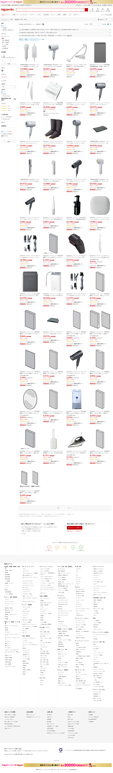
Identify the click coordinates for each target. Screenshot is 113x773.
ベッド (94, 650)
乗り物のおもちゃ (80, 593)
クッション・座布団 (97, 655)
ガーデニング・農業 (80, 683)
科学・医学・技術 (44, 662)
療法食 (77, 666)
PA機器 (42, 600)
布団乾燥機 (7, 579)
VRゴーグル (43, 593)
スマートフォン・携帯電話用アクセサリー (47, 573)
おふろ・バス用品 (80, 627)
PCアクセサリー (26, 611)
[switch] (14, 99)
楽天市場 (110, 5)
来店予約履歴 (50, 728)
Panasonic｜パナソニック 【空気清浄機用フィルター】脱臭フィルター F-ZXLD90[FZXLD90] (30, 373)
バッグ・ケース (96, 579)
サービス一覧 (47, 769)
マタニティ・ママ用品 (81, 624)
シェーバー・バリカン (28, 642)
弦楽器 (41, 617)
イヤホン (39, 14)
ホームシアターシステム (28, 585)
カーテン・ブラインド (98, 669)
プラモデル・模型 (80, 595)
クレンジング (61, 656)
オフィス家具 (96, 684)
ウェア (94, 584)
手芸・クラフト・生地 (98, 608)
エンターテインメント (45, 634)
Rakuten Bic (7, 9)
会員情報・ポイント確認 (52, 726)
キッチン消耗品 (61, 577)
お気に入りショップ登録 (73, 723)
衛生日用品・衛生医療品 (63, 635)
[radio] (1, 25)
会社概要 (104, 5)
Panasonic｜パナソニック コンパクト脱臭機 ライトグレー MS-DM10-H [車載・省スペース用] (53, 452)
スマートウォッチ (97, 629)
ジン (77, 573)
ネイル (59, 660)
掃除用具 (95, 604)
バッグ (94, 636)
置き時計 (95, 627)
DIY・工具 (78, 672)
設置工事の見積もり (9, 723)
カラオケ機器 (43, 622)
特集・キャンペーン (30, 714)
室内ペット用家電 (80, 664)
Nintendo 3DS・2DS (62, 604)
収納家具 (95, 667)
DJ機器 (42, 615)
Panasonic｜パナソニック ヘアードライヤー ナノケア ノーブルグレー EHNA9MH (99, 104)
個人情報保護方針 (93, 719)
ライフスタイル (43, 646)
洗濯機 (64, 14)
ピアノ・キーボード (44, 598)
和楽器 (41, 620)
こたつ (6, 605)
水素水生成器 (8, 662)
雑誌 (41, 649)
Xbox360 (60, 608)
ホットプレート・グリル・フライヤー (12, 638)
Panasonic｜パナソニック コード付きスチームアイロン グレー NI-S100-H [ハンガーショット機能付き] (76, 452)
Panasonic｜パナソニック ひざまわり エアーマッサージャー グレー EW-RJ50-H (76, 257)
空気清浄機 (46, 14)
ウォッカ (78, 579)
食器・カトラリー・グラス (64, 573)
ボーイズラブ (43, 657)
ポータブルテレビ (27, 589)
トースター (7, 632)
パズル (77, 602)
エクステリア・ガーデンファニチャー (83, 685)
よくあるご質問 (86, 5)
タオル (94, 615)
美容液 (59, 658)
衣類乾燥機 (7, 576)
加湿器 (6, 616)
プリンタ (25, 615)
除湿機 (6, 618)
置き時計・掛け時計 (97, 673)
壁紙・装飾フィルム (97, 675)
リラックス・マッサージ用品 (64, 685)
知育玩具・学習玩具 (80, 591)
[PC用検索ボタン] (86, 9)
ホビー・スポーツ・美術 (45, 638)
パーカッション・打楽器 (45, 613)
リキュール (78, 577)
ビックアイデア (23, 14)
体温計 (24, 674)
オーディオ (25, 571)
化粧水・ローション (62, 654)
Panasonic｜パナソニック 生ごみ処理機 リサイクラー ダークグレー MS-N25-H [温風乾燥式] (30, 295)
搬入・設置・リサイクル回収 (11, 721)
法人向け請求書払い (51, 730)
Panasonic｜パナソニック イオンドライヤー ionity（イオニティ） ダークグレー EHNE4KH (30, 219)
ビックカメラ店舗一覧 (96, 5)
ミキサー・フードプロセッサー (12, 649)
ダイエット (60, 674)
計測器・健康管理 (62, 676)
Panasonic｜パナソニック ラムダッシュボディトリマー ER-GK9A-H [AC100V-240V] (53, 181)
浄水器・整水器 (8, 659)
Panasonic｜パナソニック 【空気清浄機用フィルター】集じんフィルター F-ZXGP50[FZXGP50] (100, 452)
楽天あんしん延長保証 (10, 717)
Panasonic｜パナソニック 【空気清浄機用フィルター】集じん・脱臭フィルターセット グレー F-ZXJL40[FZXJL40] (100, 413)
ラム (77, 575)
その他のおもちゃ (80, 615)
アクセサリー (43, 611)
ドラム (41, 607)
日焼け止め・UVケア (62, 664)
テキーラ (78, 584)
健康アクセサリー (62, 683)
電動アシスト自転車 (97, 571)
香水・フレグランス (62, 666)
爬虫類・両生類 (79, 658)
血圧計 (24, 672)
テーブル (95, 657)
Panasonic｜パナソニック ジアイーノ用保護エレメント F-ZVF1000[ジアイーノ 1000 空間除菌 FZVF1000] (53, 413)
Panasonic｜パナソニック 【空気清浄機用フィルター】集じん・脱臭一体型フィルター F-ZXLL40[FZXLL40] (30, 452)
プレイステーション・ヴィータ (65, 610)
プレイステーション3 (63, 613)
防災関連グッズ (79, 678)
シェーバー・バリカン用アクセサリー (30, 645)
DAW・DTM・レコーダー (46, 602)
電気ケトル (7, 645)
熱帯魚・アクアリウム (81, 649)
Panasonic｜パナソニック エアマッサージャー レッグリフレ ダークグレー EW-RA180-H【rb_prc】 (53, 143)
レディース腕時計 (97, 622)
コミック (42, 629)
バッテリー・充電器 (44, 581)
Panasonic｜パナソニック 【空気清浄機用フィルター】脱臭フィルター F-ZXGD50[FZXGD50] (76, 413)
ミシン (6, 587)
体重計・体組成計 (27, 669)
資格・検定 (42, 670)
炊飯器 (6, 627)
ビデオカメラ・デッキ (28, 583)
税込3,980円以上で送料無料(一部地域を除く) (22, 5)
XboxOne (60, 606)
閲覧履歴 (49, 719)
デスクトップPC (26, 607)
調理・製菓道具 (61, 571)
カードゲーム (79, 604)
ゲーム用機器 (26, 628)
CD (41, 682)
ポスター (42, 674)
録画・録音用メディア (28, 575)
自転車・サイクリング (98, 568)
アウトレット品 (96, 691)
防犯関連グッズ (96, 694)
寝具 (94, 644)
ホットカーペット (9, 603)
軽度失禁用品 (61, 646)
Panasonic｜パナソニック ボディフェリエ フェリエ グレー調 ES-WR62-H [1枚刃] (53, 219)
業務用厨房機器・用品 (63, 586)
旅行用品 (95, 638)
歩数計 (24, 667)
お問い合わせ (71, 737)
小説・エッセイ (43, 655)
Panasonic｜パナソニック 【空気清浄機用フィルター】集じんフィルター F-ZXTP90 (53, 257)
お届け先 (3, 84)
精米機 (6, 630)
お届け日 (3, 89)
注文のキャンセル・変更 (73, 721)
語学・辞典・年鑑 (44, 659)
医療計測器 (60, 644)
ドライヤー (32, 14)
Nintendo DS (61, 621)
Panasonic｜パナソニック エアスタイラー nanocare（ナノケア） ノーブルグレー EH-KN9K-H (30, 257)
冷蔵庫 (58, 14)
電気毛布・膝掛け (9, 608)
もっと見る (23, 533)
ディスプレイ (26, 613)
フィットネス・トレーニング (99, 586)
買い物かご (49, 714)
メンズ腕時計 (96, 620)
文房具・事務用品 (97, 600)
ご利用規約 (91, 721)
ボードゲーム (79, 606)
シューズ (95, 577)
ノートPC (25, 609)
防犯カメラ (78, 676)
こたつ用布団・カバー (98, 682)
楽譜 (41, 640)
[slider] (1, 57)
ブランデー (78, 581)
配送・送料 (70, 714)
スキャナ (25, 617)
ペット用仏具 (79, 662)
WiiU (59, 617)
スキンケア (60, 651)
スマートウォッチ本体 (45, 585)
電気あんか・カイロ (9, 610)
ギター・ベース (43, 609)
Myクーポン (49, 723)
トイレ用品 (95, 613)
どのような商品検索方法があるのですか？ (31, 529)
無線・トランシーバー (28, 596)
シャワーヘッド (26, 656)
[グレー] (2, 71)
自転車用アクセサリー (98, 573)
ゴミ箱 (94, 680)
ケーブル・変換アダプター (46, 578)
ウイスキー (78, 568)
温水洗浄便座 (26, 663)
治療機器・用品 (61, 633)
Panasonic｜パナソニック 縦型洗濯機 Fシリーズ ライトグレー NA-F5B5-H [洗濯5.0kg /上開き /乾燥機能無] (53, 104)
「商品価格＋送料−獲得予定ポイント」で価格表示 (29, 24)
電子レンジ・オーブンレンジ (11, 625)
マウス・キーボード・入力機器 (30, 626)
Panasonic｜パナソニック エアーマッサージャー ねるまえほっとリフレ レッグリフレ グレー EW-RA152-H (53, 333)
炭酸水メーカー (8, 655)
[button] (1, 56)
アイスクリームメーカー (10, 666)
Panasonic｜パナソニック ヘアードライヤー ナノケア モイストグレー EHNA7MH (30, 143)
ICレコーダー (26, 587)
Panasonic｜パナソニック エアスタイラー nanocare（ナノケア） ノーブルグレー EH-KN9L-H (76, 295)
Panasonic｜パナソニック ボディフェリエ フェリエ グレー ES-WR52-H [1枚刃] (100, 257)
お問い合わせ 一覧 (55, 769)
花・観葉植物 (79, 688)
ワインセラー (8, 647)
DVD (41, 684)
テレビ (69, 14)
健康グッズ (60, 680)
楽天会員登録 (109, 14)
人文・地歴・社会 (44, 651)
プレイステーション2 (63, 615)
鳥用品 (77, 654)
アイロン (7, 585)
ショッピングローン (9, 719)
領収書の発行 (71, 726)
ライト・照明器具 (9, 594)
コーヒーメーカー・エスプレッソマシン (12, 635)
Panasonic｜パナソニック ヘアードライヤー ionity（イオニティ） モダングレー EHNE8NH (76, 143)
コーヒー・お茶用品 (62, 588)
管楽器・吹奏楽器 (44, 604)
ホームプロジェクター (28, 581)
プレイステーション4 (63, 602)
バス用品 (95, 610)
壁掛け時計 (95, 624)
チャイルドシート (80, 635)
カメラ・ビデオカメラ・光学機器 (30, 573)
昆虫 (77, 660)
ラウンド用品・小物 (97, 581)
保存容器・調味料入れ (63, 575)
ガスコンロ (7, 641)
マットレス (95, 646)
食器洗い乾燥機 (8, 657)
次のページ (70, 508)
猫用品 (77, 643)
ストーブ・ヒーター (9, 601)
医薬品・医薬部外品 (62, 631)
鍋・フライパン (61, 568)
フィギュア (78, 598)
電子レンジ (76, 14)
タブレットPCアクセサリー (46, 576)
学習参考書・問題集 (44, 653)
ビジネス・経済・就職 (45, 642)
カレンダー (42, 644)
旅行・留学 (42, 636)
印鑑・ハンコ (96, 602)
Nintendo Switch (61, 598)
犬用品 (77, 645)
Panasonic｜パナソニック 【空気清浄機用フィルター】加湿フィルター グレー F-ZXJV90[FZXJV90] (30, 413)
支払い (69, 717)
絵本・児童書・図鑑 (44, 631)
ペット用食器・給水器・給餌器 (83, 656)
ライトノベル (43, 668)
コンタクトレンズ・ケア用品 (64, 640)
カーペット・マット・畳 (98, 671)
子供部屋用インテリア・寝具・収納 (100, 664)
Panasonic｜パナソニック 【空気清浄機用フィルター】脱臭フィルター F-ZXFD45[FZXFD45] (76, 333)
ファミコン (60, 623)
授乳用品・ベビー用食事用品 (82, 631)
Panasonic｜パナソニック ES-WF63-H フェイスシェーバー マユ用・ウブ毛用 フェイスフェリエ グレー (30, 104)
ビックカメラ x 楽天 (5, 5)
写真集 (41, 672)
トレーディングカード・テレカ (83, 608)
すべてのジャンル (5, 19)
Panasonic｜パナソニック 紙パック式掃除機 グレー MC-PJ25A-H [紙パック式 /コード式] (76, 66)
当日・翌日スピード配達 (10, 714)
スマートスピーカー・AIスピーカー (30, 598)
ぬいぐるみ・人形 (80, 589)
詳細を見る (69, 35)
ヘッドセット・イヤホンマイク (47, 583)
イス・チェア (96, 661)
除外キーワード (4, 136)
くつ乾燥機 (7, 581)
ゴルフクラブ (96, 575)
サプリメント (61, 672)
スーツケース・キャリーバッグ (100, 634)
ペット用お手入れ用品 (81, 647)
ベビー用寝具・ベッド (81, 629)
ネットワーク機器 (27, 622)
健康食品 (60, 678)
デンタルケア (26, 652)
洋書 (41, 666)
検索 (9, 63)
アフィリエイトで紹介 (73, 733)
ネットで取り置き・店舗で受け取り (13, 726)
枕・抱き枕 (95, 648)
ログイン (103, 14)
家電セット (15, 14)
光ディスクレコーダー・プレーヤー (30, 578)
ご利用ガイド (79, 5)
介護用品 (60, 642)
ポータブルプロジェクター (29, 601)
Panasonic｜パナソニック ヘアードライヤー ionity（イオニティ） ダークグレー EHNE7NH (76, 104)
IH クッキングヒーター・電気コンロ (12, 652)
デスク (94, 659)
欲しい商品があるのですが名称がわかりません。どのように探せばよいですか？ (40, 527)
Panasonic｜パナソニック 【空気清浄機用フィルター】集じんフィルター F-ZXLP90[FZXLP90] (30, 333)
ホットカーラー (26, 650)
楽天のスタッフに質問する (74, 527)
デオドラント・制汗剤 (63, 662)
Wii (58, 619)
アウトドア (95, 590)
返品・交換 (70, 719)
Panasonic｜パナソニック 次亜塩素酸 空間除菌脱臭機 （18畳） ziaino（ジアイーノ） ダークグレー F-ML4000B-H (100, 66)
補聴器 (24, 661)
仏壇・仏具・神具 (97, 700)
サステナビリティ (64, 769)
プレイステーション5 (63, 600)
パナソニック (4, 77)
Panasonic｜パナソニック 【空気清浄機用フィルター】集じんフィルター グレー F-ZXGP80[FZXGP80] (100, 373)
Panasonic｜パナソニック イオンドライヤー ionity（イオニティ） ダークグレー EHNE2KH (76, 373)
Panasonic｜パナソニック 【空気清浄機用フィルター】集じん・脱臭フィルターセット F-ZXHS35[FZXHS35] (30, 492)
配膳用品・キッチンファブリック (65, 584)
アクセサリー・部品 (27, 593)
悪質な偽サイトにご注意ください (25, 754)
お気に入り (49, 717)
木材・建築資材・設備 (81, 680)
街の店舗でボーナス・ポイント (33, 717)
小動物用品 (78, 651)
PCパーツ (25, 630)
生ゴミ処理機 (8, 664)
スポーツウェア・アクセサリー (100, 592)
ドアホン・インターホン (81, 674)
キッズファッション (80, 620)
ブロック (78, 613)
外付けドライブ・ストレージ (29, 624)
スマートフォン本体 (44, 568)
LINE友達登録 (71, 730)
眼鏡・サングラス (97, 594)
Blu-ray (42, 680)
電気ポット (7, 643)
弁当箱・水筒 (61, 581)
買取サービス (8, 728)
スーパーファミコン (62, 626)
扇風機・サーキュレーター (11, 614)
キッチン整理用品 (62, 579)
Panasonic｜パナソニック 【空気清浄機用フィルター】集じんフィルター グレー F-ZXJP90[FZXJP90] (53, 373)
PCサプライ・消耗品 (27, 620)
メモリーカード (26, 591)
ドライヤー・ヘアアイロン (29, 638)
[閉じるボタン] (110, 29)
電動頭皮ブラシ (26, 654)
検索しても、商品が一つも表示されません (31, 531)
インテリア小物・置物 (98, 686)
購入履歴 (49, 721)
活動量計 (25, 665)
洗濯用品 (95, 606)
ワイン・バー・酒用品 (63, 590)
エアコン (53, 14)
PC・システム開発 (44, 664)
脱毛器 (24, 648)
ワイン (77, 571)
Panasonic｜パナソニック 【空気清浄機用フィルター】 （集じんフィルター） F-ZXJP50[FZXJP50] (99, 295)
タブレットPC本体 (44, 571)
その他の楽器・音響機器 (45, 624)
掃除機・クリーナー (9, 583)
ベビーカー (78, 633)
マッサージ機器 (26, 659)
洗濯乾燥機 (7, 574)
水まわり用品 (61, 592)
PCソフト (25, 632)
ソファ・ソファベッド (98, 652)
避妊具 (59, 637)
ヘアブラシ (25, 640)
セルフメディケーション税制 (10, 754)
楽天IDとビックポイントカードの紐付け (56, 733)
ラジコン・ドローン (80, 600)
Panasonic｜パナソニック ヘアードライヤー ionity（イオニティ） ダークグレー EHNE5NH (76, 181)
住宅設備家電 (8, 591)
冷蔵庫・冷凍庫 (8, 570)
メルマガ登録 (71, 728)
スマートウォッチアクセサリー (47, 587)
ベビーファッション (80, 622)
